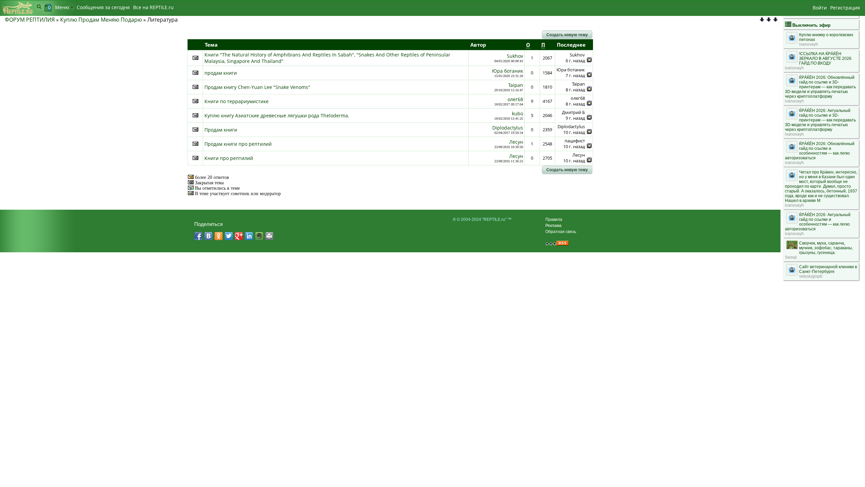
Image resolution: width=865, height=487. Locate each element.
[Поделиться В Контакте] (208, 236)
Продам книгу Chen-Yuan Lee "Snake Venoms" (257, 87)
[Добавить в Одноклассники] (219, 236)
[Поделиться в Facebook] (198, 236)
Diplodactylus (507, 127)
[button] (567, 34)
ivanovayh (808, 44)
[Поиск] (39, 6)
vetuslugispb (810, 276)
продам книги (220, 73)
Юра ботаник (507, 71)
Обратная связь (560, 231)
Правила (553, 219)
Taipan (515, 85)
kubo (517, 113)
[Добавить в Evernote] (259, 236)
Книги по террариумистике (236, 101)
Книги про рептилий (228, 158)
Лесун (516, 142)
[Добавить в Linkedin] (249, 236)
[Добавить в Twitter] (229, 236)
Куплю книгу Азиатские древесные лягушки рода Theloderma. (276, 115)
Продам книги (220, 129)
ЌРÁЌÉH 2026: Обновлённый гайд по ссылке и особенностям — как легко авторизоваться (820, 150)
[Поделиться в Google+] (239, 236)
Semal (791, 257)
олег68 (515, 99)
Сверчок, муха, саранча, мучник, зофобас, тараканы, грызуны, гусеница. (826, 248)
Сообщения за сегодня (103, 7)
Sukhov (515, 56)
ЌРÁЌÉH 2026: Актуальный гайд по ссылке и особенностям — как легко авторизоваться (817, 221)
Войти (820, 7)
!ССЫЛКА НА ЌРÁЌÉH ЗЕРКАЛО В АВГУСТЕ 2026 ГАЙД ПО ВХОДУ (825, 58)
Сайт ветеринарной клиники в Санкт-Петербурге (828, 269)
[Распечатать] (269, 236)
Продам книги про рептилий (238, 144)
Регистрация (845, 7)
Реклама (553, 225)
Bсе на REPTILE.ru (153, 7)
